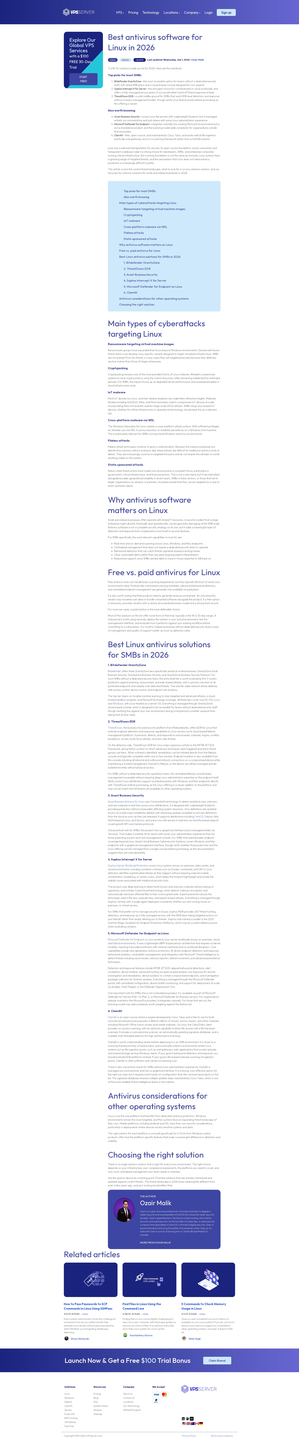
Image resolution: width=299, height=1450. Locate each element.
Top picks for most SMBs (140, 191)
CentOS (139, 60)
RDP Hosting (70, 1418)
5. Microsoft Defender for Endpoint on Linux (153, 286)
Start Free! (83, 79)
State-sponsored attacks (140, 239)
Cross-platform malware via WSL (145, 227)
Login (208, 12)
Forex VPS (69, 1414)
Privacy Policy (189, 1435)
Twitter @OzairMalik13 (194, 1231)
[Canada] (197, 1424)
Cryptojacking (133, 215)
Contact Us (129, 1397)
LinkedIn (144, 1234)
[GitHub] (187, 1419)
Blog (96, 1397)
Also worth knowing (136, 197)
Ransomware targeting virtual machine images (154, 209)
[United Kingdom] (188, 1424)
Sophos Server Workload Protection (128, 865)
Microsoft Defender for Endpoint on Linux (131, 939)
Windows (118, 703)
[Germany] (201, 1424)
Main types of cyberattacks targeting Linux (147, 203)
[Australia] (193, 1424)
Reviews (98, 1410)
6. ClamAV (131, 292)
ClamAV (112, 1017)
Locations (171, 12)
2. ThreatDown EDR (137, 269)
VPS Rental (70, 1422)
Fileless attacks (134, 233)
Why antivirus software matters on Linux (146, 245)
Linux (112, 60)
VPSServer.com (78, 12)
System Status (101, 1406)
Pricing (133, 12)
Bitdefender (114, 671)
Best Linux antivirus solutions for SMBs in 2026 (149, 257)
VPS (119, 12)
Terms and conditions (222, 1435)
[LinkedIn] (183, 1419)
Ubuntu (125, 60)
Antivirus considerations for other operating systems (154, 298)
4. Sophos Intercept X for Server (145, 280)
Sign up (226, 12)
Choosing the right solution (136, 304)
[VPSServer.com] (198, 1392)
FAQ (96, 1402)
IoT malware (132, 221)
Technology (150, 12)
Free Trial (69, 1426)
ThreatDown (115, 727)
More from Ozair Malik (155, 1242)
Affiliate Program (132, 1410)
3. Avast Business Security (141, 274)
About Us (128, 1393)
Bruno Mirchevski (80, 1338)
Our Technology (131, 1406)
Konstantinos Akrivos (141, 1335)
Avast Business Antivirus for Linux (126, 801)
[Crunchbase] (192, 1419)
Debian (208, 816)
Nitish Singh (195, 1338)
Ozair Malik (197, 60)
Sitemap (98, 1414)
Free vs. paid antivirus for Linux (139, 250)
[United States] (184, 1424)
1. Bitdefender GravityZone (142, 262)
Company (191, 12)
